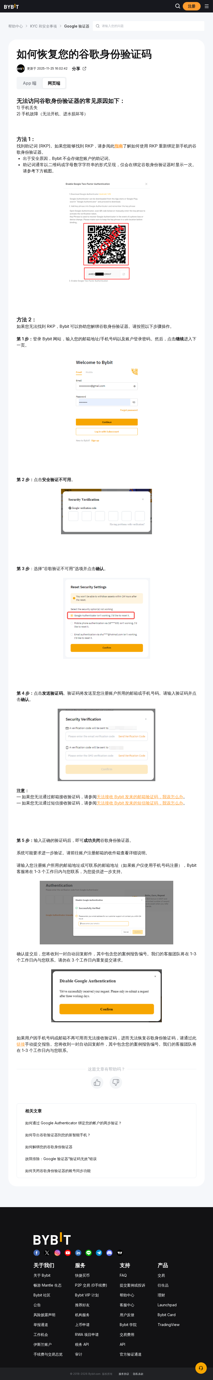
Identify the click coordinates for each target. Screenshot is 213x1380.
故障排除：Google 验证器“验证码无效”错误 (61, 1158)
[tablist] (106, 83)
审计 (78, 1354)
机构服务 (82, 1315)
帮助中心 (15, 26)
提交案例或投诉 (132, 1285)
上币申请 (82, 1324)
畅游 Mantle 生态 (48, 1285)
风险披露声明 (44, 1315)
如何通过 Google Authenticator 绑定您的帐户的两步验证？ (73, 1123)
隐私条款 (138, 1373)
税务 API (82, 1344)
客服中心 (127, 1305)
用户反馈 (127, 1315)
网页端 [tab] (54, 83)
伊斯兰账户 (43, 1344)
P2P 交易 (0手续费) (91, 1285)
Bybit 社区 (42, 1295)
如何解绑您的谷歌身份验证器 (48, 1147)
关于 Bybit (42, 1275)
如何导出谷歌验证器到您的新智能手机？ (58, 1135)
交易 (161, 1275)
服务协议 (124, 1373)
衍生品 (163, 1285)
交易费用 (127, 1334)
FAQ (123, 1275)
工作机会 (41, 1334)
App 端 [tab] (29, 83)
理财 (161, 1295)
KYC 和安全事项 (43, 26)
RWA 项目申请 (87, 1334)
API (122, 1344)
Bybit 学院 (128, 1324)
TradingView (168, 1324)
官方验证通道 (131, 1354)
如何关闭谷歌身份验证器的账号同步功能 (58, 1170)
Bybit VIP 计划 (87, 1295)
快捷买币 (82, 1275)
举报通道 (41, 1324)
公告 (37, 1305)
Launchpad (167, 1305)
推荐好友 (82, 1305)
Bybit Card (167, 1315)
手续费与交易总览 (48, 1354)
